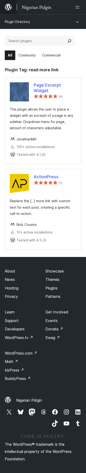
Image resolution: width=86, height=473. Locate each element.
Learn (10, 312)
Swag (52, 337)
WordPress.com (21, 353)
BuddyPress (18, 378)
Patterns (52, 296)
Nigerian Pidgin (29, 400)
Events (51, 320)
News (10, 279)
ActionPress (46, 176)
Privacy (11, 296)
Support (12, 320)
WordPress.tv (19, 337)
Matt (11, 361)
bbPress (14, 370)
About (10, 271)
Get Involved (56, 312)
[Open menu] (78, 7)
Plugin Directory (17, 22)
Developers (15, 329)
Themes (52, 279)
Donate (54, 329)
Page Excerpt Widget (47, 88)
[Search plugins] (69, 41)
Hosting (11, 288)
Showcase (54, 271)
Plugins (51, 288)
